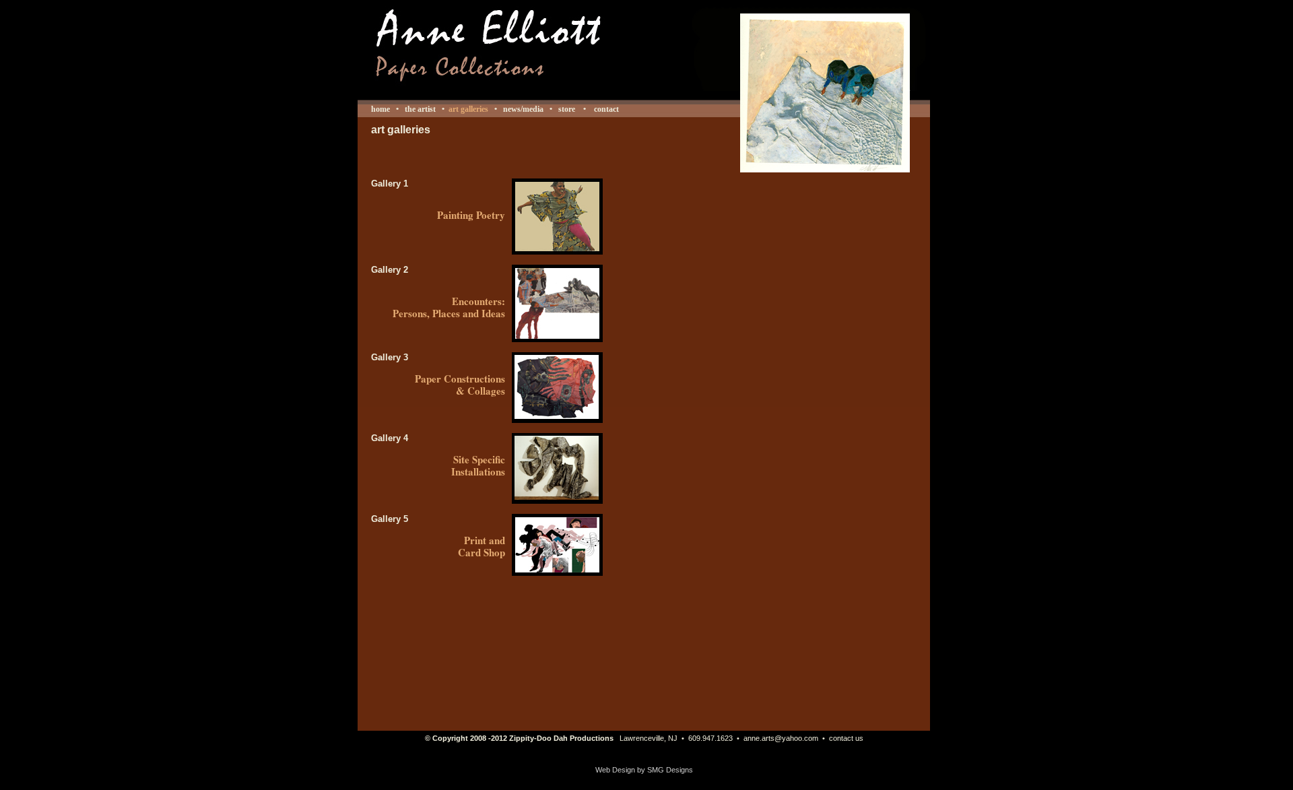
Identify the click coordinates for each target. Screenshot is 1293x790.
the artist (420, 109)
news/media (523, 109)
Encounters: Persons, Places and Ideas (449, 307)
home (380, 109)
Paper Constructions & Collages (460, 384)
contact (605, 109)
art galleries (468, 109)
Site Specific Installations (478, 465)
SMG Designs (670, 770)
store (566, 109)
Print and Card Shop (481, 546)
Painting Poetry (471, 214)
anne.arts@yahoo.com (780, 738)
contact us (846, 738)
